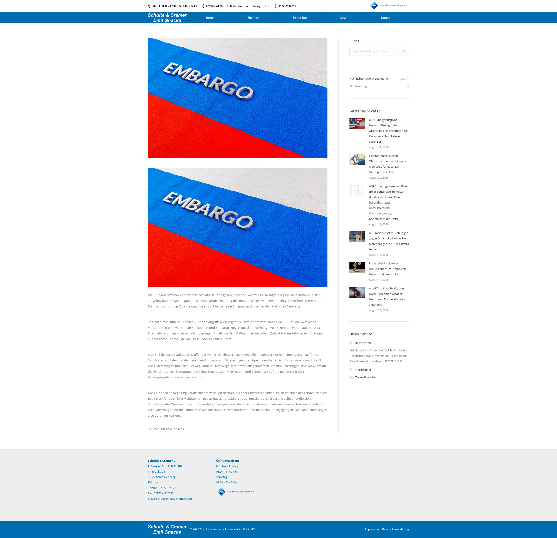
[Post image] (357, 123)
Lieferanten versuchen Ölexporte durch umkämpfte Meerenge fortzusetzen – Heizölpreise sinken (387, 164)
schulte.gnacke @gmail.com (174, 499)
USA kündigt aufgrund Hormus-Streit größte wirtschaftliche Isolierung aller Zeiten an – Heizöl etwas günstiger (388, 131)
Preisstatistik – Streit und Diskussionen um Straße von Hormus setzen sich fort (387, 268)
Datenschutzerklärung (395, 529)
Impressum (372, 529)
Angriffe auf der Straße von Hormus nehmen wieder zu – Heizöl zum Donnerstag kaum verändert (388, 296)
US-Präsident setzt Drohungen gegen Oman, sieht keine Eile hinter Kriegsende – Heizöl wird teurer (389, 241)
